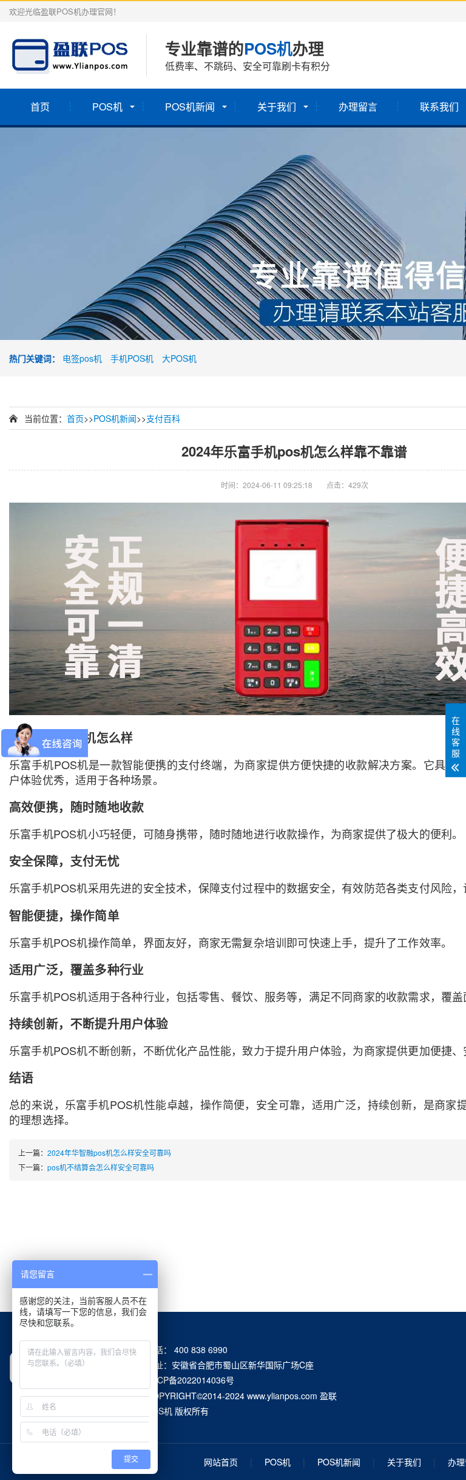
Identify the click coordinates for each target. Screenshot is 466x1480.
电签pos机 (82, 358)
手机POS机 (132, 358)
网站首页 (221, 1462)
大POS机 (179, 358)
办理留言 (358, 107)
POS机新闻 (190, 107)
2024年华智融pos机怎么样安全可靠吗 (109, 1152)
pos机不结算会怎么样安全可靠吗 (100, 1167)
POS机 (107, 107)
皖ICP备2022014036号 (190, 1380)
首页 (40, 107)
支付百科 (163, 418)
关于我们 (276, 107)
